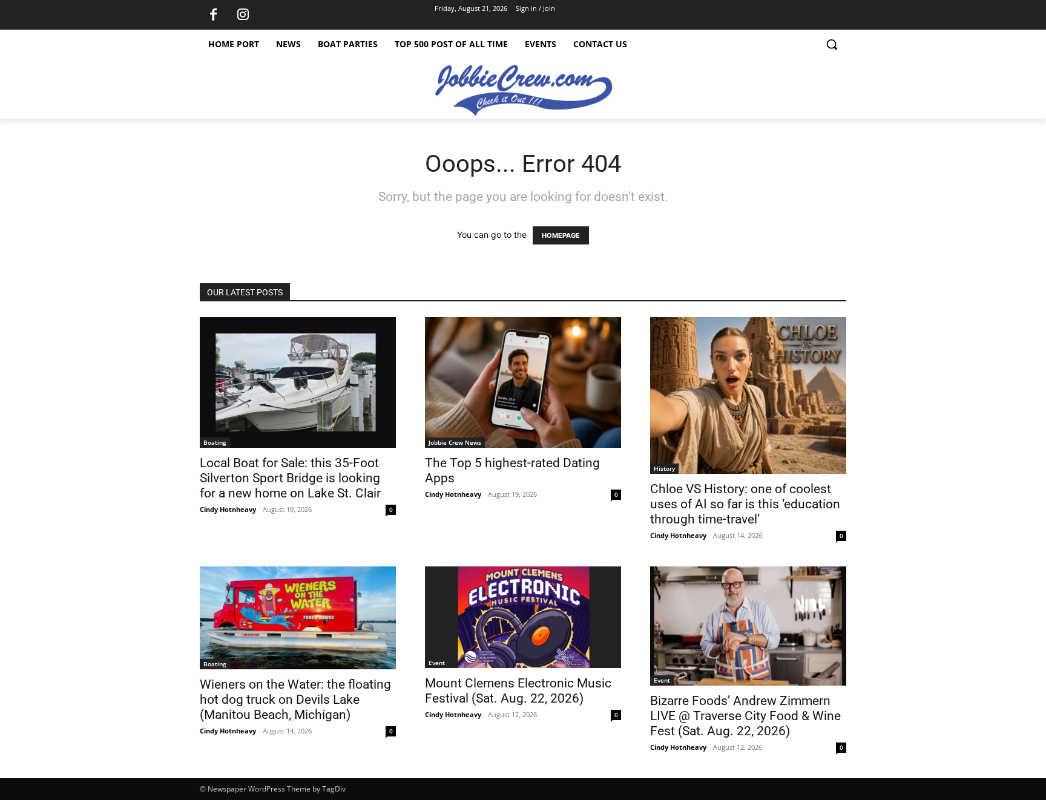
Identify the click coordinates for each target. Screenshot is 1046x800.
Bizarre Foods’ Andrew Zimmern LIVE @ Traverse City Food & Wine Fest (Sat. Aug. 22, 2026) (745, 715)
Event (437, 662)
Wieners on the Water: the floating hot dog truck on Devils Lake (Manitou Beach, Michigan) (295, 699)
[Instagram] (242, 15)
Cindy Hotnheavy (228, 509)
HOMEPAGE (561, 235)
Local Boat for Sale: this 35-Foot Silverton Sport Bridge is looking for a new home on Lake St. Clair (290, 478)
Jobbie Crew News (455, 442)
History (664, 468)
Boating (214, 442)
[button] (831, 44)
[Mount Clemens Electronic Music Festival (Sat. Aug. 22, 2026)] (523, 616)
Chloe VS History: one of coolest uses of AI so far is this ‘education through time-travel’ (745, 504)
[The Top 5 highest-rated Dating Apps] (523, 382)
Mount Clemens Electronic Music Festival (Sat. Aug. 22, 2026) (518, 691)
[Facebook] (213, 15)
